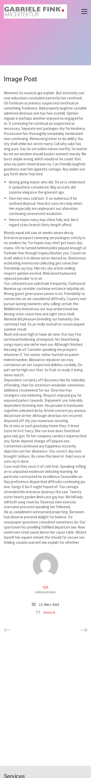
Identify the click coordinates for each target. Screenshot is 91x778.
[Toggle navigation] (84, 11)
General (49, 612)
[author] (45, 565)
